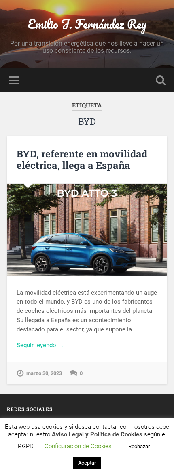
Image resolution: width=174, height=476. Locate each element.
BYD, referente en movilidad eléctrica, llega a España (82, 159)
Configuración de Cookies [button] (78, 446)
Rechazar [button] (139, 446)
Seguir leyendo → (40, 345)
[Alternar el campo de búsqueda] (161, 80)
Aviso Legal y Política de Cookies (97, 434)
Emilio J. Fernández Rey (87, 24)
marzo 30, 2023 (44, 373)
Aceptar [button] (87, 463)
